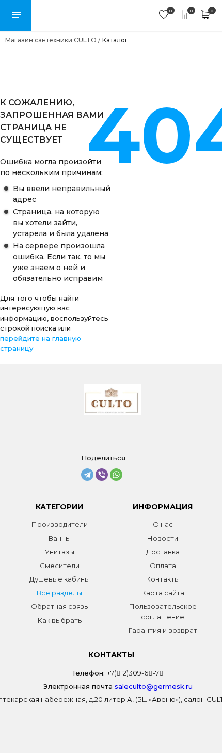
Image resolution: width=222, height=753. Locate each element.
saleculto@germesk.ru (154, 686)
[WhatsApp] (116, 474)
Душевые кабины (59, 579)
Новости (162, 538)
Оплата (163, 565)
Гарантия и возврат (163, 630)
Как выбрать (60, 620)
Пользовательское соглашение (163, 611)
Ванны (60, 538)
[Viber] (102, 474)
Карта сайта (162, 593)
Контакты (163, 579)
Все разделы (59, 593)
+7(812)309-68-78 (135, 673)
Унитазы (59, 551)
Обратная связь (59, 606)
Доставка (163, 551)
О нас (163, 524)
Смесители (60, 565)
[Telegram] (87, 474)
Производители (59, 524)
